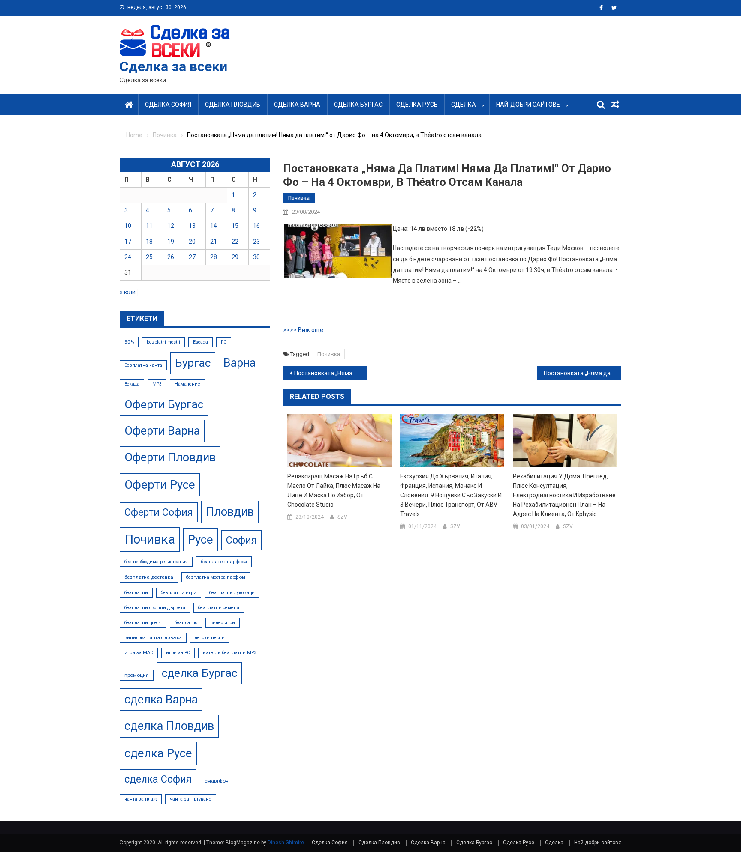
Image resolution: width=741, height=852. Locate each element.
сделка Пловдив (169, 726)
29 (235, 257)
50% (129, 342)
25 (149, 257)
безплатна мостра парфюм (215, 577)
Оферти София (158, 512)
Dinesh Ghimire (286, 843)
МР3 (157, 384)
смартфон (217, 781)
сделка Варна (161, 699)
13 (192, 225)
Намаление (187, 384)
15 (235, 225)
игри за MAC (138, 652)
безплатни (136, 592)
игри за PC (178, 652)
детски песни (210, 637)
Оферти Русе (159, 485)
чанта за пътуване (190, 799)
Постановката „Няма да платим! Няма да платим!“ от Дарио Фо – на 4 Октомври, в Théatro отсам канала (330, 373)
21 (213, 241)
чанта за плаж (140, 799)
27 (192, 257)
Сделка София (168, 104)
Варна (239, 363)
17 (127, 241)
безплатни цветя (143, 622)
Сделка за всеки (173, 66)
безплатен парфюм (224, 562)
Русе (200, 539)
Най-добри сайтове (528, 104)
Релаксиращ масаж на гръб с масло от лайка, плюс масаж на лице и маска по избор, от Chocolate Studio (333, 490)
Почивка (299, 198)
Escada (200, 342)
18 (149, 241)
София (241, 540)
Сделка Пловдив (232, 104)
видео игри (222, 622)
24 (127, 257)
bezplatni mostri (163, 342)
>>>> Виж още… (305, 329)
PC (223, 342)
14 (213, 225)
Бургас (193, 362)
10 (127, 225)
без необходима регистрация (156, 562)
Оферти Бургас (163, 404)
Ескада (131, 384)
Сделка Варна (297, 104)
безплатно (186, 622)
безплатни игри (178, 592)
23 (256, 241)
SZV (342, 517)
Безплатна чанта (143, 365)
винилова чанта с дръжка (153, 637)
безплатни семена (218, 607)
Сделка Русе (416, 104)
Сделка (463, 104)
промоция (136, 675)
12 (170, 225)
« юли (128, 292)
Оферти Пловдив (170, 457)
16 (256, 225)
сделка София (158, 779)
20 (192, 241)
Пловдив (230, 512)
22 (235, 241)
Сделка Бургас (358, 104)
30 (256, 257)
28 (213, 257)
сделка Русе (158, 753)
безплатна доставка (148, 577)
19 (170, 241)
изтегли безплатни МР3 (229, 652)
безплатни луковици (232, 592)
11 (149, 225)
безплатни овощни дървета (154, 607)
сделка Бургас (199, 673)
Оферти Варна (162, 431)
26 (170, 257)
